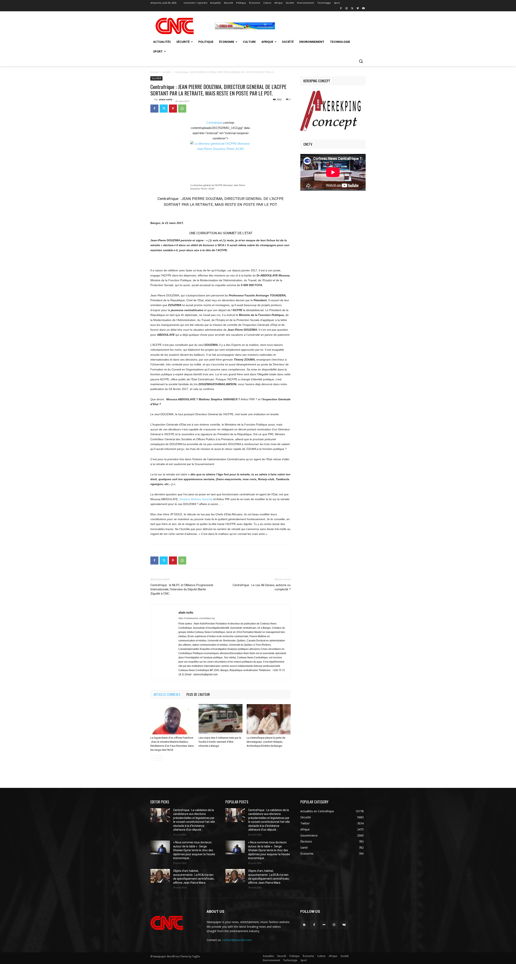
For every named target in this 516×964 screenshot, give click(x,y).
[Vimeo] (357, 8)
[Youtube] (363, 8)
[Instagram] (346, 8)
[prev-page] (152, 757)
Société (166, 72)
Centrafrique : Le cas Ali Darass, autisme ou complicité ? (262, 587)
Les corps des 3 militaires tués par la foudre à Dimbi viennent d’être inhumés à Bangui (220, 741)
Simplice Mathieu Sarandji (195, 499)
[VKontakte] (344, 925)
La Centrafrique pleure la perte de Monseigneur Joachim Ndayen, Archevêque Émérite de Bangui (266, 741)
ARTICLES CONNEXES (166, 694)
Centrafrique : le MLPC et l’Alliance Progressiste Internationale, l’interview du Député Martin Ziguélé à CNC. (181, 589)
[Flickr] (324, 925)
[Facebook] (341, 8)
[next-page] (159, 757)
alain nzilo (165, 99)
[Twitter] (352, 8)
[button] (361, 61)
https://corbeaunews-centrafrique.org (196, 618)
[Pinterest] (173, 109)
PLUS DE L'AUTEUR (198, 694)
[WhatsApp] (182, 109)
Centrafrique (214, 122)
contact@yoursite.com (237, 940)
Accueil (154, 72)
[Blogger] (304, 925)
